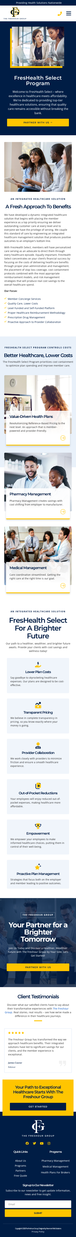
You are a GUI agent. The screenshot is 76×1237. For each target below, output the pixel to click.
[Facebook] (27, 1143)
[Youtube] (42, 1143)
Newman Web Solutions (53, 1228)
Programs (55, 1151)
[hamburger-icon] (68, 13)
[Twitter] (34, 1143)
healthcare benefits (57, 262)
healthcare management (18, 237)
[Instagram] (49, 1143)
